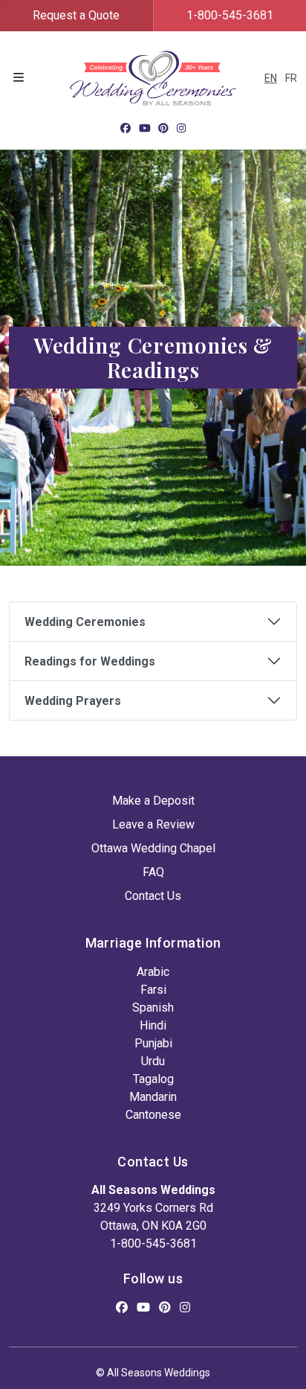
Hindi (153, 1025)
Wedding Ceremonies (85, 622)
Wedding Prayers (73, 701)
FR (291, 78)
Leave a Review (153, 824)
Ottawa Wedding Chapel (153, 848)
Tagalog (153, 1079)
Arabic (153, 972)
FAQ (153, 872)
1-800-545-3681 (153, 1243)
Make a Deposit (153, 801)
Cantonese (153, 1115)
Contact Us (153, 896)
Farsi (153, 990)
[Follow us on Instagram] (181, 128)
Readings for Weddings (90, 661)
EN (270, 78)
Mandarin (153, 1097)
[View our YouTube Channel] (145, 128)
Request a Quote (76, 15)
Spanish (153, 1007)
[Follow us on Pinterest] (163, 128)
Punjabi (153, 1043)
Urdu (153, 1061)
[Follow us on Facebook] (125, 128)
